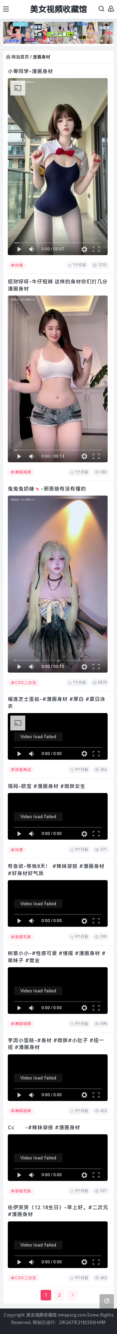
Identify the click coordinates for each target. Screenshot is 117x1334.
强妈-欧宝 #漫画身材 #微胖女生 (46, 786)
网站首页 (20, 56)
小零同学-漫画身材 (30, 71)
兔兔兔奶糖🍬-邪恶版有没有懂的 (47, 489)
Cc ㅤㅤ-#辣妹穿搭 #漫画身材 (44, 1128)
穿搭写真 (23, 937)
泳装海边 (23, 769)
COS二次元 (25, 683)
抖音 (19, 265)
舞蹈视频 (23, 472)
